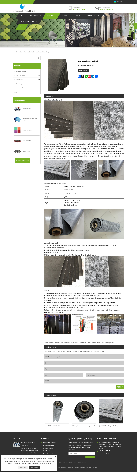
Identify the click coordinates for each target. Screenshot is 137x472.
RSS (70, 462)
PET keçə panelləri (19, 75)
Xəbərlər (65, 15)
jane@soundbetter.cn (106, 9)
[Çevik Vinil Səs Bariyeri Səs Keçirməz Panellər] (111, 411)
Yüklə (78, 15)
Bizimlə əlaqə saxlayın (29, 21)
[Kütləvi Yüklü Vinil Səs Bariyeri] (57, 411)
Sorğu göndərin (93, 15)
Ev (21, 15)
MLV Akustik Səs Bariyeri (43, 52)
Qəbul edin (34, 467)
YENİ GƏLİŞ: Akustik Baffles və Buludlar (30, 442)
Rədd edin (23, 467)
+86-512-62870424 (79, 9)
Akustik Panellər (18, 79)
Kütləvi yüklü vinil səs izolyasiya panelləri (84, 426)
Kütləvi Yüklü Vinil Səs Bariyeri (57, 426)
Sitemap (65, 462)
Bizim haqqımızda (35, 15)
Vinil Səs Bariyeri (29, 52)
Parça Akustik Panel (19, 88)
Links (60, 462)
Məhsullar (51, 15)
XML (75, 462)
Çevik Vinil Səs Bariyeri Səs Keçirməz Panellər (111, 426)
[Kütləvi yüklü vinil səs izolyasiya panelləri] (84, 411)
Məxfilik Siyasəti (45, 463)
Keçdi (15, 92)
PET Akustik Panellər (20, 71)
